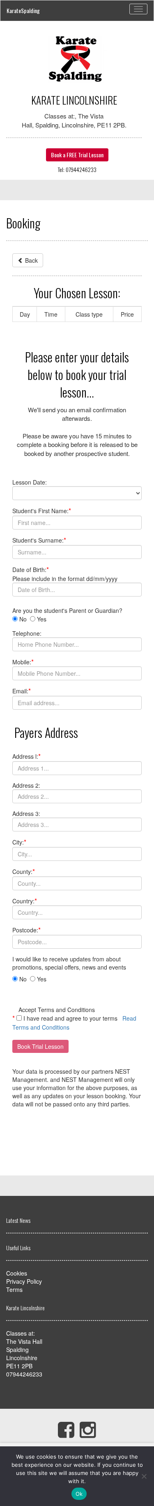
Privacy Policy (24, 1281)
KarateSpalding (23, 10)
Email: (21, 690)
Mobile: (23, 661)
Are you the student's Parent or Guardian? (69, 610)
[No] (144, 1476)
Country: (24, 900)
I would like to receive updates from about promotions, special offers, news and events (70, 963)
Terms (14, 1289)
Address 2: (26, 785)
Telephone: (26, 633)
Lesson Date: (29, 482)
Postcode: (26, 929)
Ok (79, 1493)
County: (23, 871)
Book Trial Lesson (40, 1046)
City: (19, 842)
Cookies (16, 1273)
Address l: (26, 756)
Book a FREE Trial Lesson (77, 154)
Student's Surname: (39, 540)
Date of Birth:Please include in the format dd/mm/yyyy (64, 574)
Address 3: (26, 813)
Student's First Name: (41, 510)
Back (30, 260)
